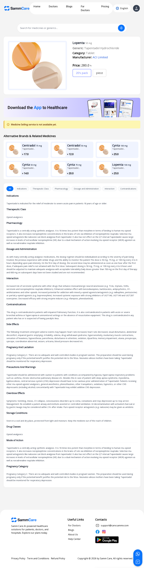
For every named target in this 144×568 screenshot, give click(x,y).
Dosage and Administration (86, 188)
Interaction (109, 188)
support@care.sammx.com (115, 525)
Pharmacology (61, 188)
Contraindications (128, 188)
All (10, 188)
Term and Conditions (38, 558)
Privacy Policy (18, 558)
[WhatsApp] (137, 554)
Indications (22, 188)
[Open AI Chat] (137, 561)
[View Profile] (136, 8)
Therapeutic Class (41, 188)
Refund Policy (58, 558)
